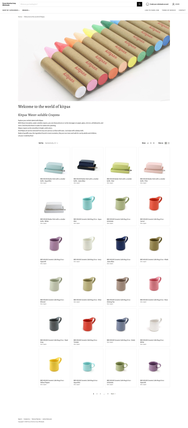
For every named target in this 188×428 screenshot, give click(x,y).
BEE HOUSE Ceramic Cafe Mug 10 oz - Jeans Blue (119, 260)
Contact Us (27, 419)
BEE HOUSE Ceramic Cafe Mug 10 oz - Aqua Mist (87, 220)
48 (153, 143)
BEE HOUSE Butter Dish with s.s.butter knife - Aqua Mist (52, 180)
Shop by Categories (10, 10)
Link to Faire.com (152, 10)
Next (112, 394)
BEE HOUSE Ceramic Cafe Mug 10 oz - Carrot (152, 220)
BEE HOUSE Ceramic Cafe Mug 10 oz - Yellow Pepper (52, 381)
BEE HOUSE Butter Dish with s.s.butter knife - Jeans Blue (86, 180)
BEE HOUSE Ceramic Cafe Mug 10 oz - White (152, 341)
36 (150, 143)
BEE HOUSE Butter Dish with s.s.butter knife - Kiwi (119, 180)
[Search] (139, 4)
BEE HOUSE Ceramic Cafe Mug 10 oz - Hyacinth (52, 260)
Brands (25, 10)
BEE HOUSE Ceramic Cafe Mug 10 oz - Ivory (87, 259)
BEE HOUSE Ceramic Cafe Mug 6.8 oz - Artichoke (119, 381)
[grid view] (165, 143)
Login (177, 4)
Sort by (41, 143)
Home (20, 17)
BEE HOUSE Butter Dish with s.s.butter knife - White (52, 220)
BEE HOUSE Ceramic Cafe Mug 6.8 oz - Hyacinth (152, 381)
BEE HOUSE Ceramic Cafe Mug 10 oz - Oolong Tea (119, 301)
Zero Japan (43, 183)
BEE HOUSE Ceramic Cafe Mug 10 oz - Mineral (52, 301)
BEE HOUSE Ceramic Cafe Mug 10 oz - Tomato (86, 341)
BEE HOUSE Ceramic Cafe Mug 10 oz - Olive (87, 300)
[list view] (168, 143)
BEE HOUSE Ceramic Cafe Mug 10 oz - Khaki (154, 259)
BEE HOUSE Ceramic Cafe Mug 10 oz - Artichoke (119, 220)
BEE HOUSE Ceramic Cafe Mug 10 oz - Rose (154, 300)
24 (148, 143)
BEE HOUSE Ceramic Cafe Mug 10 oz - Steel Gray (54, 341)
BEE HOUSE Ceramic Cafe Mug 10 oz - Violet (121, 340)
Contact (182, 10)
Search (20, 419)
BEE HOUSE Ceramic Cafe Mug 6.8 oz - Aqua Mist (86, 381)
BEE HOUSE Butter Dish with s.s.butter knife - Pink (152, 180)
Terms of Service (169, 10)
